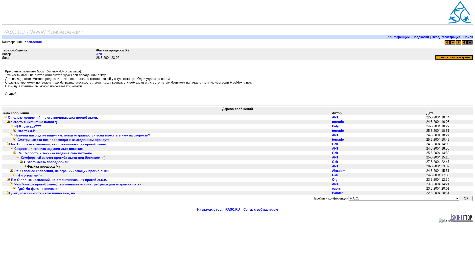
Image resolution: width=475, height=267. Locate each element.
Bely (335, 126)
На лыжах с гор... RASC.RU (218, 209)
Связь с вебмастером (260, 209)
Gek (335, 144)
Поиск (468, 37)
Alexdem (338, 171)
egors (336, 188)
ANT (99, 54)
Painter (337, 193)
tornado (338, 122)
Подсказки (420, 37)
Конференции (399, 37)
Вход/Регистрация (446, 37)
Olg (334, 179)
